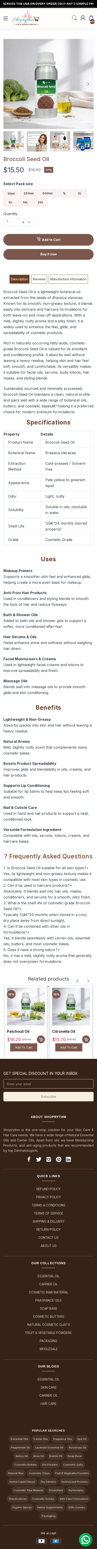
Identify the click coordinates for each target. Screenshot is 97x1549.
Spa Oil (81, 1439)
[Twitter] (39, 1160)
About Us (49, 1246)
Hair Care (48, 1403)
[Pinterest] (58, 1160)
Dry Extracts (48, 1481)
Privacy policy (48, 1197)
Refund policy (48, 1189)
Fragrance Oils (48, 1300)
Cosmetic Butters (48, 1316)
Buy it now (48, 254)
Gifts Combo (76, 1507)
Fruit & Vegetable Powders (48, 1333)
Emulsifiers (56, 1490)
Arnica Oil (22, 1456)
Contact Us (48, 1237)
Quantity (10, 213)
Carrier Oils (41, 1439)
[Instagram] (48, 1160)
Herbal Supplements (50, 1507)
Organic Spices (22, 1507)
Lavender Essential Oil (49, 1447)
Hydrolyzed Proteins (75, 1481)
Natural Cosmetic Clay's (48, 1325)
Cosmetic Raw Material (48, 1292)
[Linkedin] (68, 1160)
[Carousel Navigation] (83, 981)
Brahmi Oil (55, 1456)
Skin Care (49, 1387)
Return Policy (48, 1229)
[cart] (41, 1039)
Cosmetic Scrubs (43, 1498)
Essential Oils (19, 1439)
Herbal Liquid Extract (22, 1481)
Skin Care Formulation (74, 1498)
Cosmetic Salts (73, 1464)
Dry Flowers (50, 1464)
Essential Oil (49, 1276)
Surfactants (76, 1490)
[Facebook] (29, 1160)
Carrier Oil (48, 1284)
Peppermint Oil (20, 1447)
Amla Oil (38, 1456)
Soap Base (48, 1308)
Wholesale (48, 1349)
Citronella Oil (63, 1031)
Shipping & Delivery (48, 1221)
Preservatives (18, 1498)
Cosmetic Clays (39, 1473)
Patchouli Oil (18, 1031)
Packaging (48, 1341)
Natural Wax (15, 1473)
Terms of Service (48, 1213)
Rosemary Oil (77, 1447)
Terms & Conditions (48, 1205)
